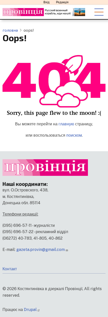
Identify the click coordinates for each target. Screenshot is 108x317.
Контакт (10, 269)
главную (66, 124)
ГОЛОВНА (10, 30)
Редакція (62, 2)
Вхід (46, 2)
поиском (74, 135)
